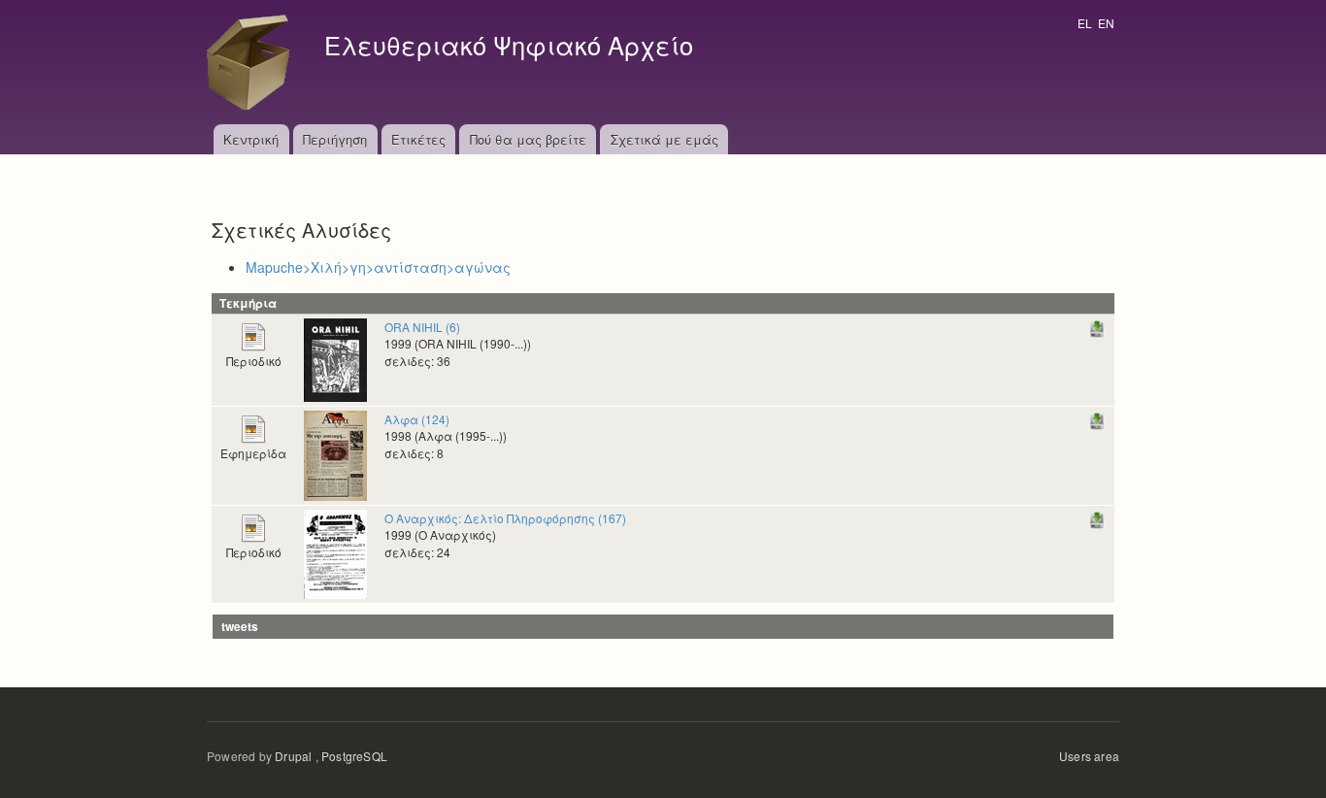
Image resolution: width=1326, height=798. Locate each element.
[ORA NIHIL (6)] (335, 357)
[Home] (253, 62)
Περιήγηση (335, 139)
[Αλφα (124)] (335, 454)
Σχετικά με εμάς (664, 139)
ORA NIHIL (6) (422, 326)
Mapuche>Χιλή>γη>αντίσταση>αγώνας (378, 267)
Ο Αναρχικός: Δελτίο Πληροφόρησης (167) (505, 518)
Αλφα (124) (416, 419)
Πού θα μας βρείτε (528, 139)
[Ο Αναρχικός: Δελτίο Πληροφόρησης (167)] (335, 552)
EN (1106, 23)
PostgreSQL (354, 756)
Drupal (293, 756)
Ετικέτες (418, 139)
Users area (1089, 756)
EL (1084, 23)
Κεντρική (251, 139)
